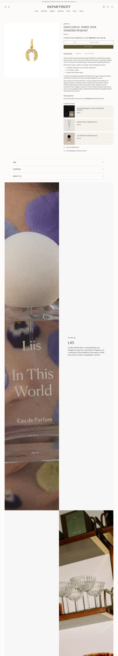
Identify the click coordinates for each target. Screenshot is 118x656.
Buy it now (88, 46)
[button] (43, 11)
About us (17, 176)
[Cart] (112, 6)
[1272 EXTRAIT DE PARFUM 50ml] (69, 139)
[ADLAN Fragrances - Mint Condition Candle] (69, 111)
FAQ (14, 162)
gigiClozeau (67, 24)
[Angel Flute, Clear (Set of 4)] (69, 125)
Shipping (17, 169)
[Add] (110, 114)
